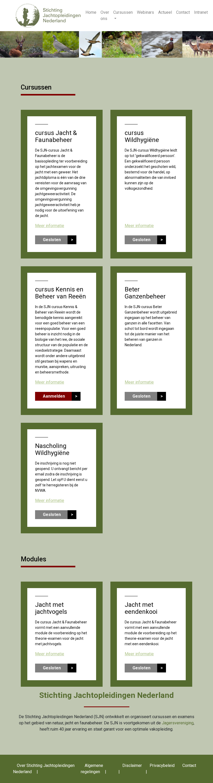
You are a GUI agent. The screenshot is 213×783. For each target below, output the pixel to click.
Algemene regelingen (92, 768)
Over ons (105, 15)
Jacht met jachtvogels (51, 608)
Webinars (145, 12)
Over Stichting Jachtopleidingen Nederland (44, 768)
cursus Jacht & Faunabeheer (56, 136)
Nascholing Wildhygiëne (52, 449)
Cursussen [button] (123, 12)
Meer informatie (49, 225)
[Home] (48, 15)
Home (90, 12)
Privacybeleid (162, 765)
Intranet (201, 12)
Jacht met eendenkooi (141, 608)
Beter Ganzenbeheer (145, 293)
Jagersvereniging (178, 722)
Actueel (165, 12)
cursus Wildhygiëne (142, 136)
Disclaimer (132, 765)
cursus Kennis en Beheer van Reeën (60, 293)
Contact (183, 12)
